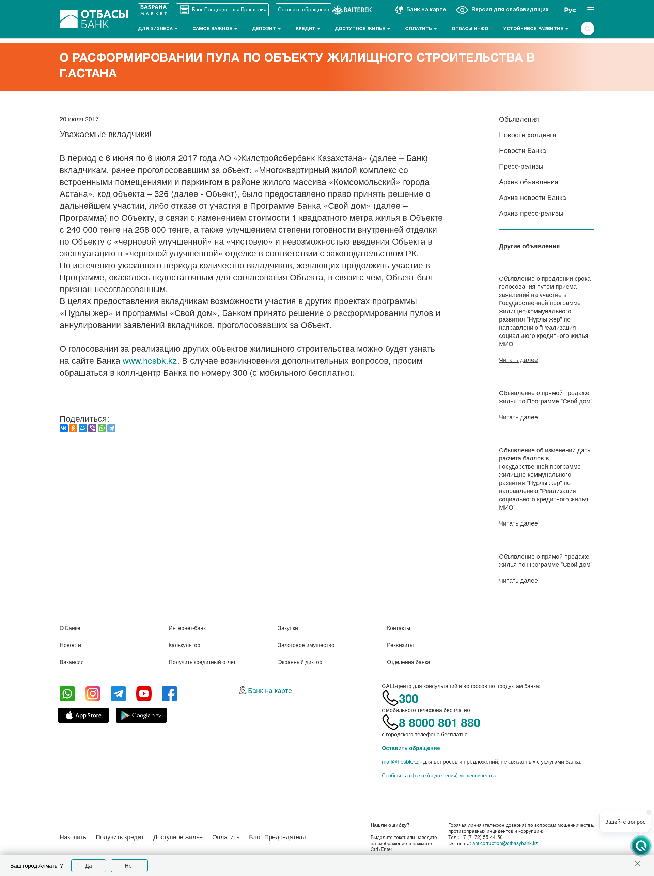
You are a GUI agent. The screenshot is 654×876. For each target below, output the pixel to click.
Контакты (398, 628)
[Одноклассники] (73, 428)
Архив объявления (528, 181)
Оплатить (419, 29)
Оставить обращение (411, 748)
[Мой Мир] (83, 428)
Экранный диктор (300, 662)
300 (408, 698)
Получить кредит (120, 836)
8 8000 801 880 (439, 722)
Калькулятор (184, 645)
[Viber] (92, 428)
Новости (70, 645)
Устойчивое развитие (534, 29)
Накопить (73, 836)
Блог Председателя (277, 836)
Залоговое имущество (306, 645)
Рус (570, 10)
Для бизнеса (156, 29)
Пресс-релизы (521, 166)
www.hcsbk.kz (150, 360)
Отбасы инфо (470, 29)
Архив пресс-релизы (531, 213)
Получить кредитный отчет (202, 662)
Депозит (264, 29)
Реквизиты (400, 645)
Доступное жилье (361, 29)
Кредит (306, 29)
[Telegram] (111, 428)
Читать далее (518, 359)
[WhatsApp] (102, 428)
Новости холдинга (527, 134)
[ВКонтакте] (64, 428)
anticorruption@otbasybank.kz (505, 843)
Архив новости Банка (532, 197)
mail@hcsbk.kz (400, 761)
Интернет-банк (187, 628)
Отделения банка (408, 662)
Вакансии (72, 662)
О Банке (70, 628)
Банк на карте (270, 690)
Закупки (288, 628)
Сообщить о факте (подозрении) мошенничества (439, 775)
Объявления (519, 119)
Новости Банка (522, 150)
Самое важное (213, 29)
